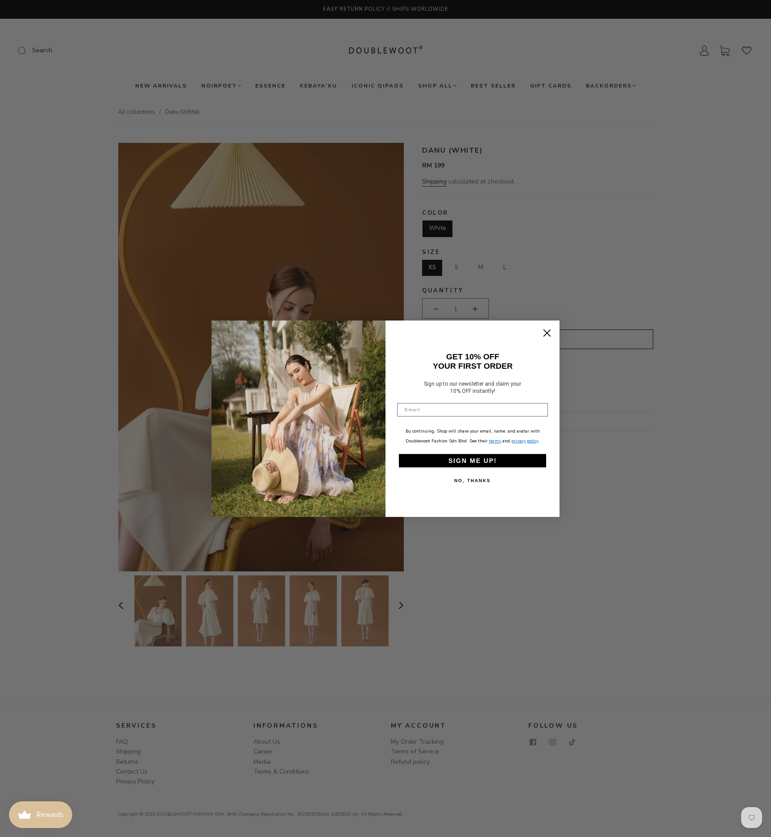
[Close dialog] (547, 333)
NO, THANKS (472, 480)
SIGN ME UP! (472, 460)
